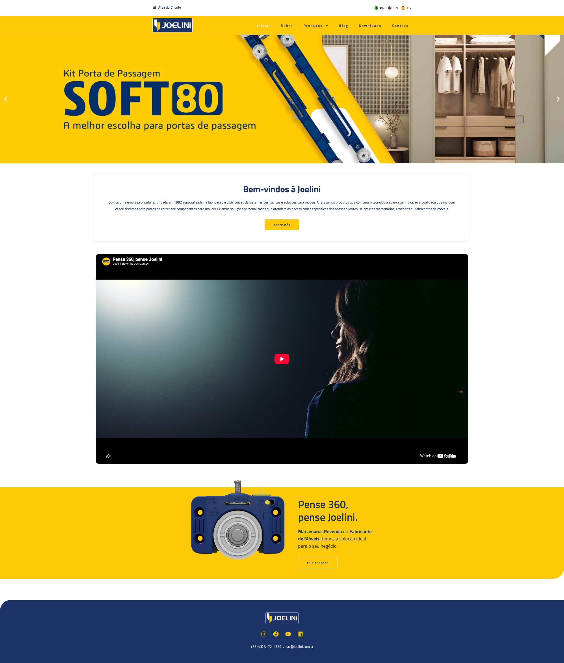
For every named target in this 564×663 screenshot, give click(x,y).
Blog (343, 25)
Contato (400, 25)
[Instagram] (263, 633)
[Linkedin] (300, 633)
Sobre (287, 25)
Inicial (263, 25)
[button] (5, 99)
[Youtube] (288, 633)
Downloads (370, 25)
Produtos (313, 25)
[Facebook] (276, 633)
